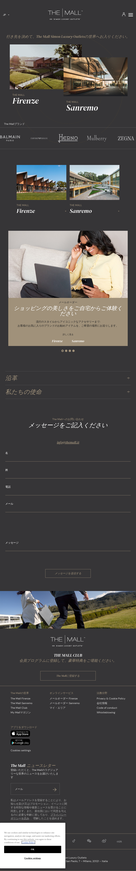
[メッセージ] (68, 550)
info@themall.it (68, 442)
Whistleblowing (106, 712)
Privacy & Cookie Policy (111, 698)
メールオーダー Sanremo (65, 703)
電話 (8, 487)
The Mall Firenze (20, 698)
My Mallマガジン (21, 712)
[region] (32, 845)
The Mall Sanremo (21, 703)
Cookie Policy (28, 842)
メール (9, 503)
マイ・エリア (58, 708)
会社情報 (102, 703)
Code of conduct (107, 708)
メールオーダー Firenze (64, 698)
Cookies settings (21, 750)
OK (32, 849)
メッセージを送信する (68, 573)
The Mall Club (19, 708)
